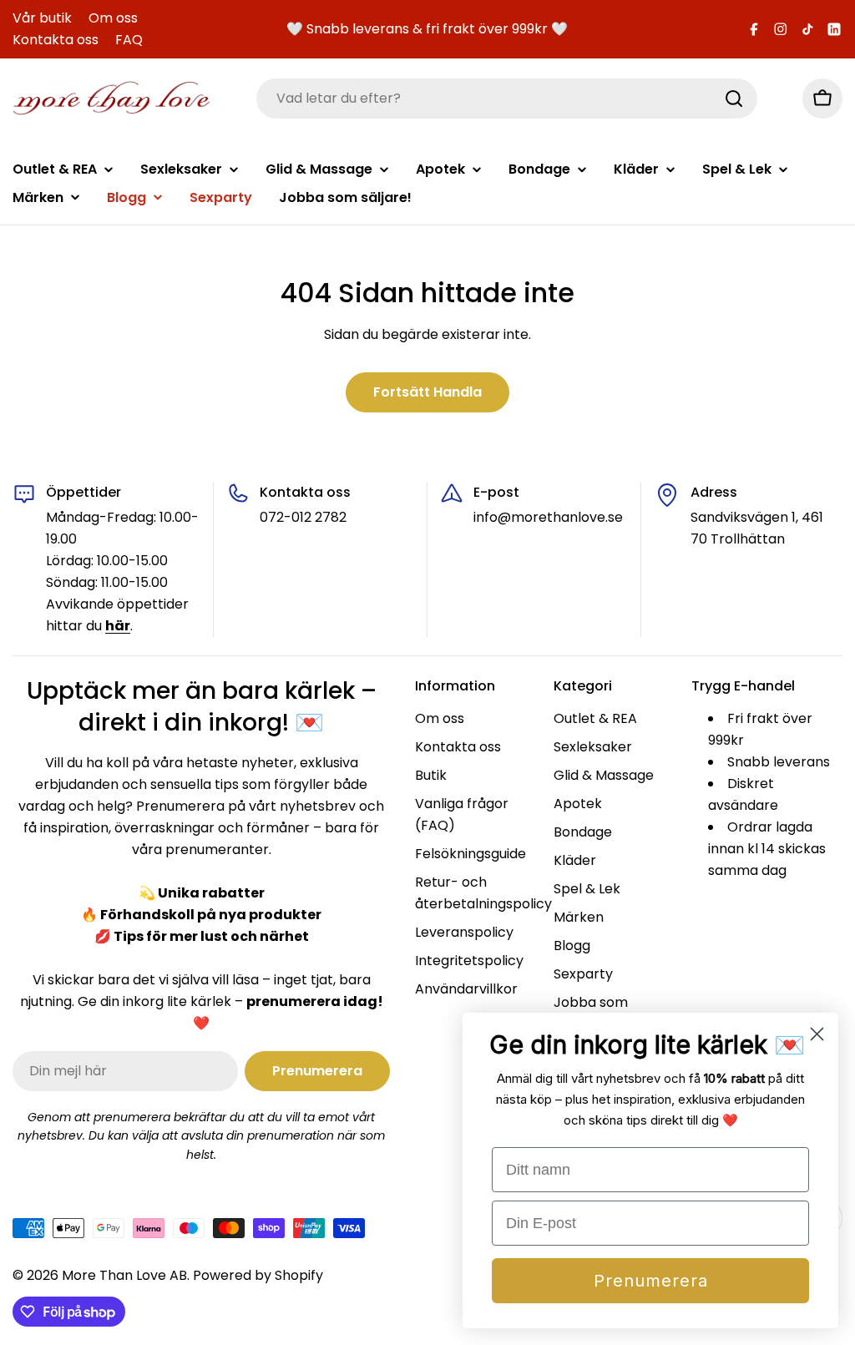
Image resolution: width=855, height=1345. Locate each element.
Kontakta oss (56, 39)
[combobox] (506, 98)
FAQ (129, 39)
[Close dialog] (817, 1034)
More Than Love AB (124, 1275)
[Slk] (734, 98)
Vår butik (42, 18)
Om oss (113, 18)
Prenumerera (651, 1281)
